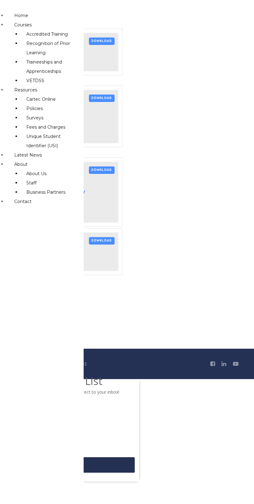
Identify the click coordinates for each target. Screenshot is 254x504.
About (21, 164)
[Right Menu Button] (6, 6)
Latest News (28, 155)
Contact (23, 201)
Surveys (34, 118)
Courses (23, 25)
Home (21, 15)
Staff (31, 183)
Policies (34, 108)
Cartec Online (41, 99)
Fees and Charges (45, 127)
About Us (36, 173)
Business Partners (45, 192)
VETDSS (35, 80)
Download (101, 41)
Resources (25, 90)
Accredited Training (47, 34)
